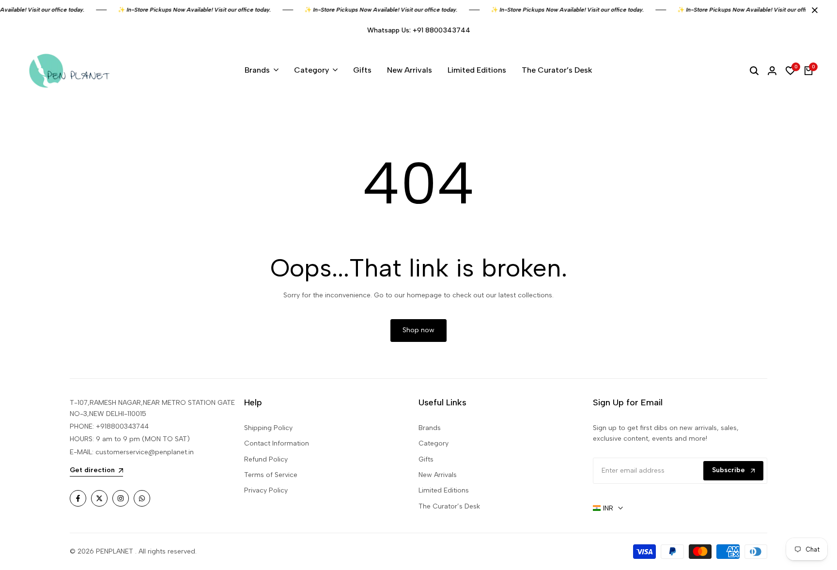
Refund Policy (266, 459)
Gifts (426, 459)
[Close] (813, 10)
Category (433, 443)
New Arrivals (437, 475)
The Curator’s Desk (449, 506)
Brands (429, 428)
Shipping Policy (268, 428)
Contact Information (276, 443)
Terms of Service (270, 475)
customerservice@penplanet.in (144, 452)
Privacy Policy (266, 490)
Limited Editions (443, 490)
